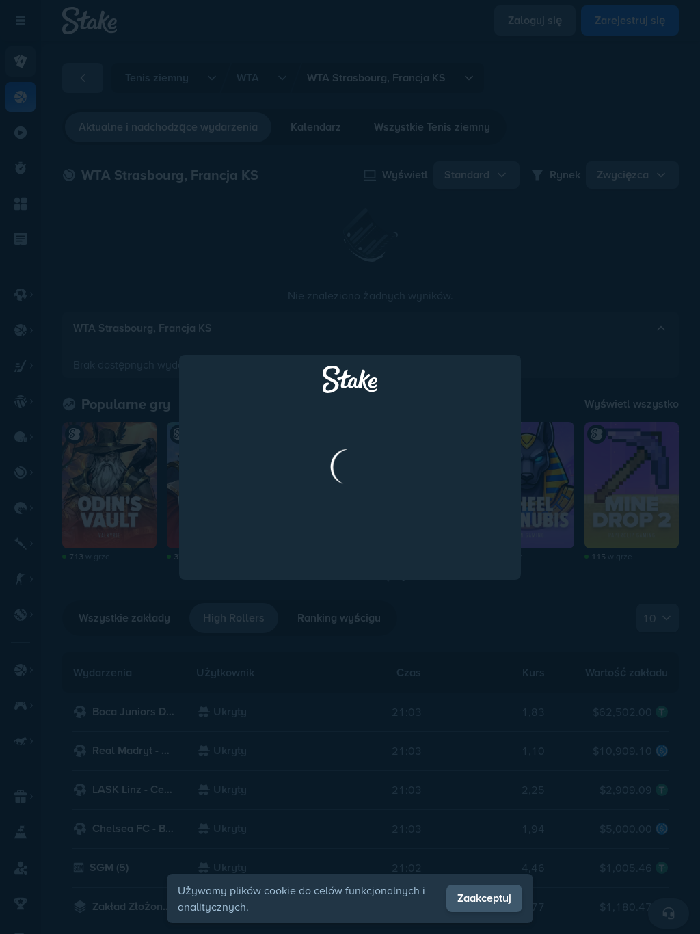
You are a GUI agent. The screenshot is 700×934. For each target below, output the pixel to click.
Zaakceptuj (484, 898)
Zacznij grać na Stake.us (350, 593)
